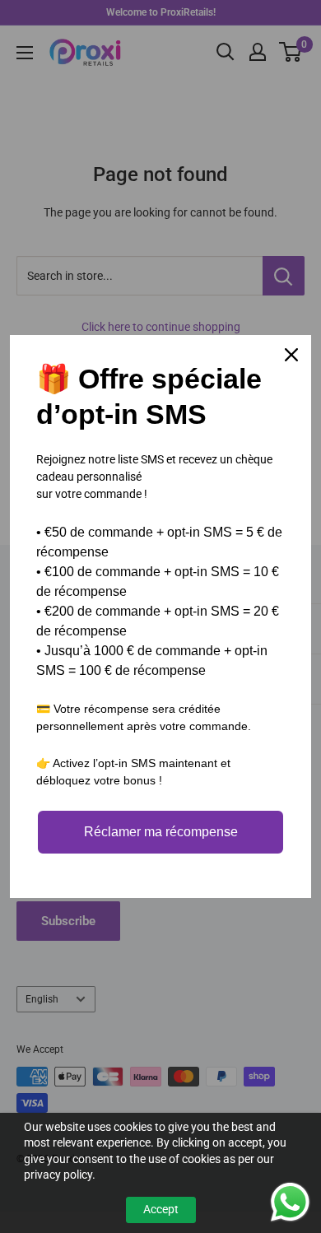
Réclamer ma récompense (161, 832)
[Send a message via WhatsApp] (290, 1202)
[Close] (291, 355)
